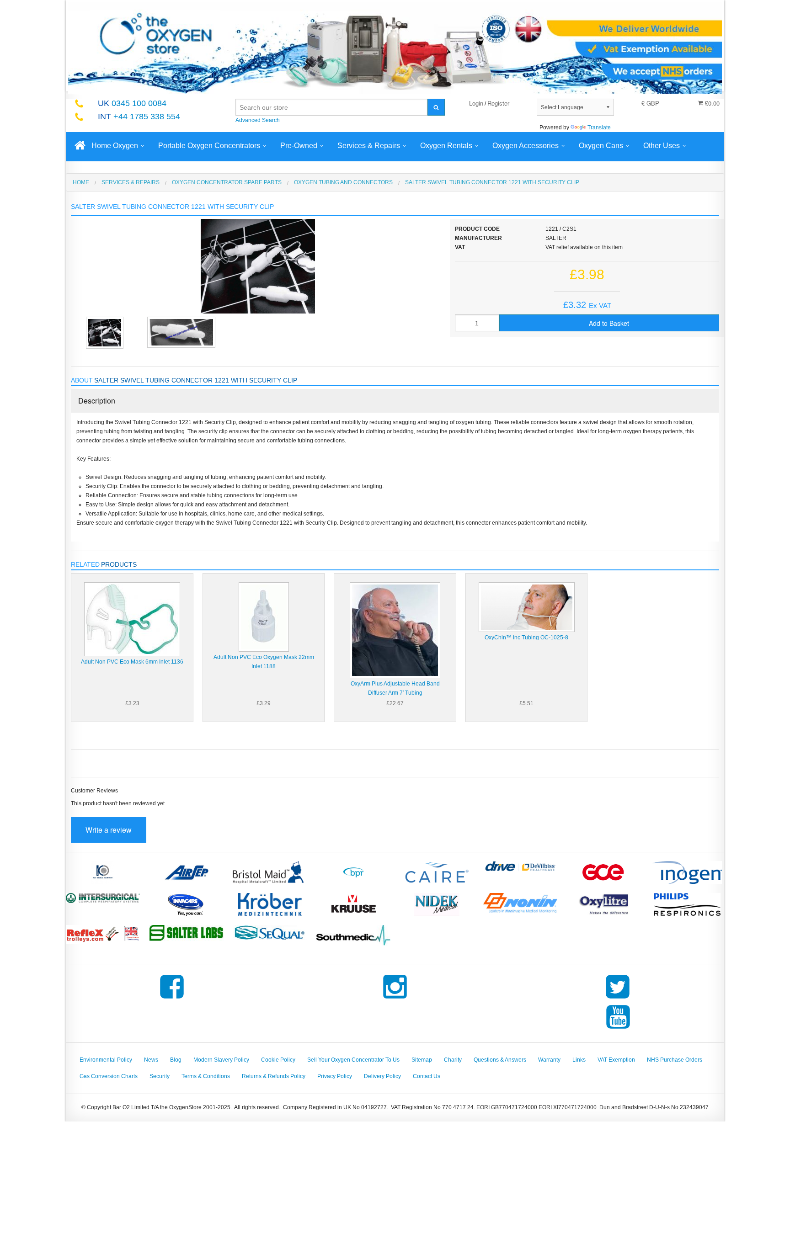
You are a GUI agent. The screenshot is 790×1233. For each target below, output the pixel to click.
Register (498, 103)
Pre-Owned (298, 145)
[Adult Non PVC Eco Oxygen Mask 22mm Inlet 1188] (263, 616)
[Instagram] (395, 998)
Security (159, 1076)
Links (579, 1060)
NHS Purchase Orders (674, 1060)
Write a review (108, 829)
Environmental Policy (106, 1060)
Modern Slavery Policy (221, 1060)
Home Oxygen (114, 145)
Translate (599, 127)
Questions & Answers (500, 1060)
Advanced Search (257, 120)
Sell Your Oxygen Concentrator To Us (353, 1060)
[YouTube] (618, 1029)
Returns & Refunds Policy (273, 1076)
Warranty (549, 1060)
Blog (175, 1060)
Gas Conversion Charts (109, 1076)
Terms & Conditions (205, 1076)
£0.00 (711, 103)
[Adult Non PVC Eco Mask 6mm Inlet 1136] (132, 619)
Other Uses (661, 145)
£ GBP (650, 103)
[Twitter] (617, 998)
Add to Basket (609, 323)
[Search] (436, 107)
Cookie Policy (278, 1060)
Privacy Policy (334, 1076)
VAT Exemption (616, 1060)
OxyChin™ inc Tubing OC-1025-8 (526, 637)
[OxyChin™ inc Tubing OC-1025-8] (526, 607)
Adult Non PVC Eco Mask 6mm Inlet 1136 (132, 662)
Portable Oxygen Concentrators (209, 145)
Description (96, 400)
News (151, 1060)
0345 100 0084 (132, 103)
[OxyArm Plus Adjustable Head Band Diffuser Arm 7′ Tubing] (395, 630)
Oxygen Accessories (525, 145)
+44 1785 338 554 (139, 116)
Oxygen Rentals (446, 145)
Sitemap (421, 1060)
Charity (453, 1060)
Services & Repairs (368, 145)
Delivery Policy (382, 1076)
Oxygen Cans (601, 145)
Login (476, 103)
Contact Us (426, 1076)
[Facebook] (172, 998)
